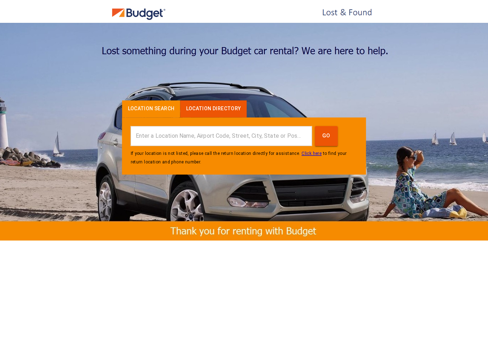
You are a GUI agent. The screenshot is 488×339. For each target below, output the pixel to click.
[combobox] (221, 136)
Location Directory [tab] (213, 108)
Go (326, 136)
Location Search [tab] (151, 108)
